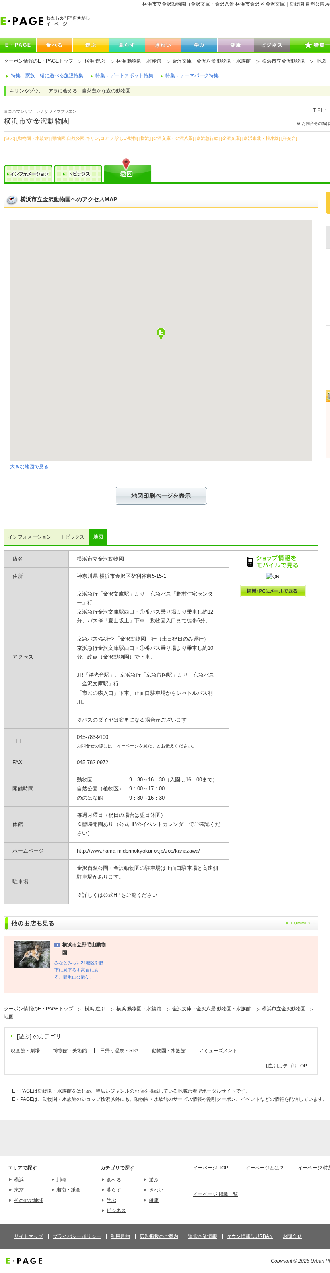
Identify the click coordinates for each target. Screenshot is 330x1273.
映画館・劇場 (25, 1050)
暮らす (114, 1190)
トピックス (72, 537)
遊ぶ (154, 1180)
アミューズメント (218, 1050)
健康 (154, 1200)
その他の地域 (28, 1200)
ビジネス (116, 1210)
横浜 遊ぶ (95, 61)
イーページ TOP (210, 1168)
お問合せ (292, 1236)
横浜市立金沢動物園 (283, 61)
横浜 (19, 1180)
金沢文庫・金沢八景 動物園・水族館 (212, 61)
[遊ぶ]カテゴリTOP (286, 1066)
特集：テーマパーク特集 (192, 75)
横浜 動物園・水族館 (139, 61)
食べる (114, 1180)
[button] (161, 334)
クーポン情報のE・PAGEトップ (38, 61)
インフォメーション (30, 537)
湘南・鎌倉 (68, 1190)
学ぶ (111, 1200)
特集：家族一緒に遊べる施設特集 (47, 75)
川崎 (61, 1180)
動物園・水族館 (169, 1050)
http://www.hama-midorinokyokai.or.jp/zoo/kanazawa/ (138, 851)
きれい (156, 1190)
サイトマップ (28, 1236)
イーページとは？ (264, 1168)
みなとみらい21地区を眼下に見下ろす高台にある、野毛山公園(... (78, 970)
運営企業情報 (202, 1236)
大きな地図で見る (29, 466)
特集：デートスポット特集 (124, 75)
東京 (19, 1190)
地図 (98, 537)
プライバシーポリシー (77, 1236)
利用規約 (120, 1236)
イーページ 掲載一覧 (215, 1194)
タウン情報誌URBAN (250, 1236)
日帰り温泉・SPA (119, 1050)
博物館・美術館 (70, 1050)
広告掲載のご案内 (159, 1236)
